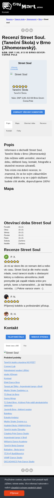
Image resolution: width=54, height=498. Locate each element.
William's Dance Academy (15, 442)
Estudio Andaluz (11, 417)
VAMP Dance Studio (13, 458)
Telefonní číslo (16, 337)
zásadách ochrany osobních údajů (26, 488)
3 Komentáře (14, 69)
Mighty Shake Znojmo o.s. (15, 421)
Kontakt (5, 12)
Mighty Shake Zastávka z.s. (16, 390)
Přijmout (14, 493)
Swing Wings (10, 398)
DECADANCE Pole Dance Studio (19, 462)
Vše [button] (24, 346)
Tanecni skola (20, 19)
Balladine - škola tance (14, 450)
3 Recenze (14, 67)
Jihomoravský (31, 19)
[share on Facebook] (23, 31)
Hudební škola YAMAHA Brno (17, 425)
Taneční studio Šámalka (14, 429)
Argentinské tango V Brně (15, 438)
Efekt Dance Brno (12, 382)
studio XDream (10, 374)
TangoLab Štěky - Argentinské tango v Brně (23, 386)
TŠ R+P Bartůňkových (14, 454)
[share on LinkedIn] (31, 31)
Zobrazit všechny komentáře (28, 112)
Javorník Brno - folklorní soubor (18, 409)
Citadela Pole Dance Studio (16, 433)
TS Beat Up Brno (11, 394)
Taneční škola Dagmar (14, 446)
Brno (40, 19)
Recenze (9, 19)
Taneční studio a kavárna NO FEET (20, 362)
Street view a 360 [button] (12, 346)
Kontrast (7, 378)
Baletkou (8, 413)
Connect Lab (9, 366)
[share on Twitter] (27, 31)
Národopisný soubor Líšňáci (16, 370)
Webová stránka (39, 337)
